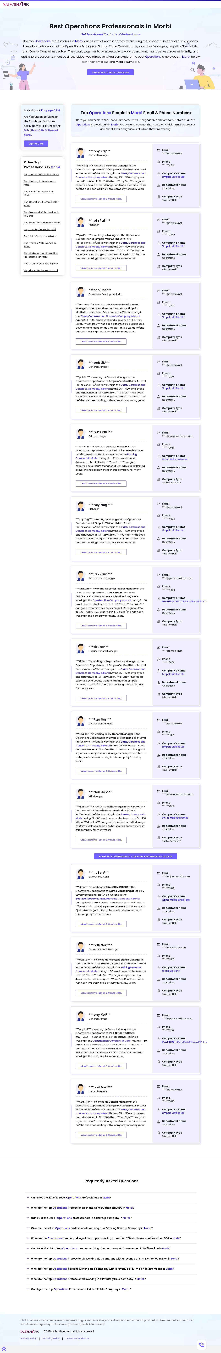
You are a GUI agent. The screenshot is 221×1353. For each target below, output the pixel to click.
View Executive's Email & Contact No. (101, 198)
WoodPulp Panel (171, 970)
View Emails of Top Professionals (110, 72)
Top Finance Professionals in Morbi (40, 244)
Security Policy (51, 1338)
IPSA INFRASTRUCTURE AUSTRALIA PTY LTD (184, 601)
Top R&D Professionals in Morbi (41, 263)
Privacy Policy (28, 1338)
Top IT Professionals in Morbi (40, 229)
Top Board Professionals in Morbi (42, 222)
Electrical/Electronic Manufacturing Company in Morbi (108, 898)
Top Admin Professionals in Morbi (39, 193)
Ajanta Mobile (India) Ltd (176, 899)
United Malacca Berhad (175, 459)
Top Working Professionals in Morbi (40, 183)
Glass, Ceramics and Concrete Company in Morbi (110, 316)
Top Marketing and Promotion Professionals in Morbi (41, 255)
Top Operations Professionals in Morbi (42, 203)
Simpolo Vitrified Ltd (173, 176)
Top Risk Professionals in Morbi (41, 270)
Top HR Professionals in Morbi (40, 236)
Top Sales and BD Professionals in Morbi (41, 214)
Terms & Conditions (77, 1338)
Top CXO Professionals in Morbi (41, 174)
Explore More (36, 143)
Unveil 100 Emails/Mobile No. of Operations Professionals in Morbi (135, 856)
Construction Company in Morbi (112, 600)
